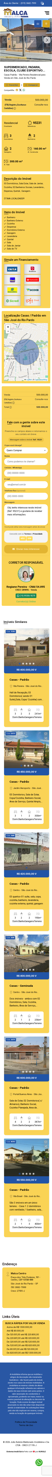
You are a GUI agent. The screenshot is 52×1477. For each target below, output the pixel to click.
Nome (7, 456)
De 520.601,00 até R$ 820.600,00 (23, 1345)
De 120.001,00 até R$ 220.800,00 (23, 1334)
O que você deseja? (13, 445)
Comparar (33, 85)
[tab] (37, 23)
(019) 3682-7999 (28, 3)
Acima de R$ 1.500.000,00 (19, 1327)
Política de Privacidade (26, 1422)
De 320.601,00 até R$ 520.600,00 (23, 1341)
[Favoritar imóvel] (46, 632)
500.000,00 (41, 99)
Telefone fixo (14, 491)
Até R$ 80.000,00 (15, 1330)
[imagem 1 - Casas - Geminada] (26, 953)
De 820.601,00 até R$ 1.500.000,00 (24, 1352)
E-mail (7, 479)
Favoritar (13, 85)
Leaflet (29, 380)
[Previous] (8, 647)
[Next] (44, 647)
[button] (42, 3)
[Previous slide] (4, 40)
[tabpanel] (26, 40)
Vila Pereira (24, 75)
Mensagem (9, 502)
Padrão (13, 75)
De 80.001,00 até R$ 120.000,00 (22, 1349)
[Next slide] (47, 40)
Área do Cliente (11, 3)
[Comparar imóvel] (46, 636)
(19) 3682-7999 (18, 1287)
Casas (7, 75)
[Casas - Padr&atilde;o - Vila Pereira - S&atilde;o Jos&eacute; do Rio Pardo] (23, 13)
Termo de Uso (26, 1425)
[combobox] (26, 450)
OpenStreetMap (41, 380)
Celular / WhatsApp (13, 468)
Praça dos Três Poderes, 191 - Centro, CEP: (25, 1278)
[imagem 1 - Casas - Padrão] (26, 647)
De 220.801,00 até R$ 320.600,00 (23, 1338)
